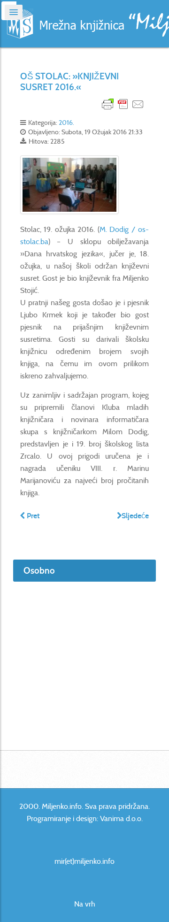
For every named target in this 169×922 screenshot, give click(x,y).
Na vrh (84, 903)
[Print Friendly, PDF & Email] (123, 103)
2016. (66, 122)
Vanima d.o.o (120, 818)
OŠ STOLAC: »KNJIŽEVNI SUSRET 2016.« (69, 81)
